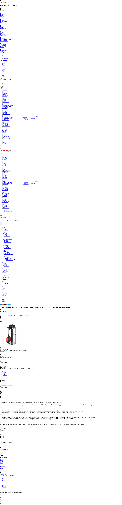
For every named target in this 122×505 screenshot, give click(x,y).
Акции (1, 461)
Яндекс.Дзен (4, 298)
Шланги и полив (9, 258)
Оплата (3, 373)
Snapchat (3, 75)
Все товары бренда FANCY (4, 452)
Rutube (3, 68)
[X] (5, 304)
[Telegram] (10, 304)
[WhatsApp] (7, 304)
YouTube (3, 292)
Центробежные (23, 314)
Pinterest (3, 74)
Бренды (1, 463)
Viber (3, 70)
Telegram (3, 291)
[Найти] (1, 7)
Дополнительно (4, 375)
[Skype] (9, 304)
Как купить (6, 265)
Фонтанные (19, 314)
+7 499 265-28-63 (3, 51)
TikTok (3, 73)
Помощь (1, 468)
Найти (1, 494)
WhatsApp (4, 72)
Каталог (5, 229)
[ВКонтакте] (1, 304)
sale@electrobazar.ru (4, 60)
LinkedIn (3, 76)
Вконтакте (4, 62)
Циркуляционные (29, 314)
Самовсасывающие (6, 314)
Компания (5, 270)
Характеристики (5, 370)
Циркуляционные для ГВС (36, 314)
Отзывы (3, 371)
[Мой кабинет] (0, 214)
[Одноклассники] (2, 304)
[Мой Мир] (3, 304)
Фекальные (16, 314)
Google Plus (4, 69)
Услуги (1, 462)
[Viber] (6, 304)
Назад (6, 228)
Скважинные (12, 314)
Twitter (3, 64)
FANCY (1, 321)
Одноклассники (4, 67)
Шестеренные (43, 314)
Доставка (3, 374)
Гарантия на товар (3, 471)
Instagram (3, 65)
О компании (2, 465)
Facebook (3, 63)
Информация (2, 466)
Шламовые (47, 314)
